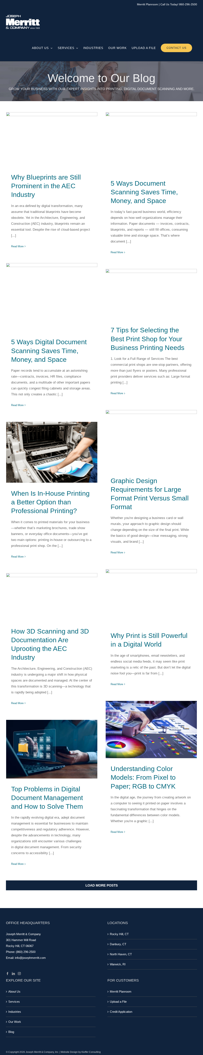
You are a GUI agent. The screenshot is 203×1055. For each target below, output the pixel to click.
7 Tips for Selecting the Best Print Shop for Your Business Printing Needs (151, 294)
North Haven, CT (121, 954)
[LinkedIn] (13, 973)
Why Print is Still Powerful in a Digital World (151, 597)
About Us (14, 991)
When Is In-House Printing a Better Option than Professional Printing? (51, 452)
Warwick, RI (117, 964)
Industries (14, 1011)
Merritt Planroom (147, 4)
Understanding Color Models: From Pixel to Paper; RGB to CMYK (151, 729)
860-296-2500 (188, 4)
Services (14, 1001)
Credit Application (121, 1011)
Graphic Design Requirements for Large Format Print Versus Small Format (151, 440)
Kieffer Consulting (91, 1052)
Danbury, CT (118, 944)
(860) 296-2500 (25, 951)
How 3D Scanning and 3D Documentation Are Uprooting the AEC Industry (51, 597)
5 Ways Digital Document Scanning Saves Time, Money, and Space (51, 297)
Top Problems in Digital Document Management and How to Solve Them (51, 749)
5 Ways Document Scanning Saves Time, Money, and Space (151, 142)
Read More (17, 246)
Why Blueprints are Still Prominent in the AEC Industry (51, 139)
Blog (11, 1031)
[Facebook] (7, 973)
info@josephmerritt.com (30, 957)
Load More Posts (101, 885)
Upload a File (118, 1001)
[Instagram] (19, 973)
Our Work (14, 1021)
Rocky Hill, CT (119, 934)
